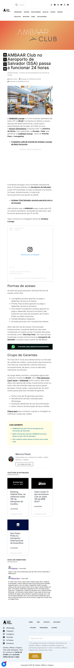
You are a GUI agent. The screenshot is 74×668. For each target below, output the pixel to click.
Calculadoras (41, 16)
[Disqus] (30, 589)
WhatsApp (26, 16)
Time (38, 622)
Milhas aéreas (36, 12)
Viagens (59, 12)
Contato (47, 622)
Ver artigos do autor (24, 464)
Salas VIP (45, 12)
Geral (33, 16)
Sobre (31, 622)
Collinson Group (25, 134)
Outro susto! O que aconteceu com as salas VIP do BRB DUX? (41, 497)
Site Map (33, 627)
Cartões (26, 12)
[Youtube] (61, 4)
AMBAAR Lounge (16, 118)
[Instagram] (58, 4)
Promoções (18, 12)
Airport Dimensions (17, 129)
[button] (5, 55)
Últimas (54, 627)
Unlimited (23, 380)
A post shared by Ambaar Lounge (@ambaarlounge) (30, 278)
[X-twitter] (64, 4)
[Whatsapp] (51, 4)
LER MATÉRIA (14, 509)
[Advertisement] (30, 165)
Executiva (17, 16)
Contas (52, 12)
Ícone (15, 380)
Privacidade (44, 627)
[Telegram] (54, 4)
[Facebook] (67, 4)
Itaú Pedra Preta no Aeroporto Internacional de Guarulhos (16, 538)
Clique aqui (12, 411)
